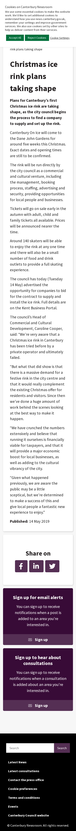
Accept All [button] (15, 37)
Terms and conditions (24, 798)
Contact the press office (26, 780)
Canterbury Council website (28, 815)
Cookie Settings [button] (60, 38)
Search (62, 748)
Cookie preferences (22, 789)
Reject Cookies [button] (37, 37)
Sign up (41, 639)
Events (13, 806)
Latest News (17, 762)
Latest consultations (23, 771)
